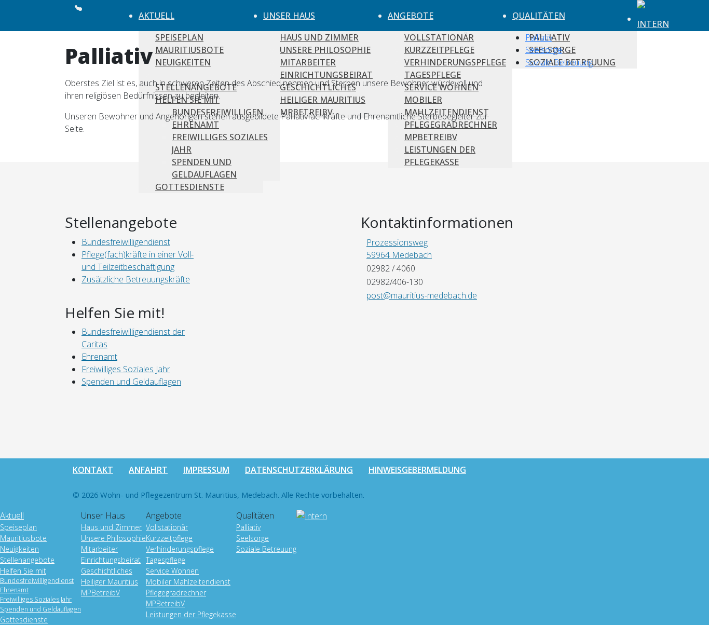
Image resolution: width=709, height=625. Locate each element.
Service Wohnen (172, 571)
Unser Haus (289, 15)
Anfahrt (148, 469)
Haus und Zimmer (111, 527)
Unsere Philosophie (113, 538)
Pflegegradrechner (176, 592)
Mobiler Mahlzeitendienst (188, 582)
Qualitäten (538, 15)
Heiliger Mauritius (109, 582)
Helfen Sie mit (23, 571)
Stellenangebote (27, 560)
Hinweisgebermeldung (417, 469)
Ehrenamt (14, 590)
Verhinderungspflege (180, 549)
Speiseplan (18, 527)
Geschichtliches (106, 571)
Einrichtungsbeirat (111, 560)
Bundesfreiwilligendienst (37, 580)
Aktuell (156, 15)
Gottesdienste (189, 187)
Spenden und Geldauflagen (40, 609)
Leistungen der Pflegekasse (191, 614)
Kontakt (93, 469)
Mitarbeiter (99, 549)
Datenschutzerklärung (299, 469)
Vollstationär (167, 527)
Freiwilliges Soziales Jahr (36, 599)
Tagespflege (165, 560)
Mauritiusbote (23, 538)
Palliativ (538, 37)
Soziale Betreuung (559, 62)
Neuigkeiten (19, 549)
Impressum (206, 469)
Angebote (410, 15)
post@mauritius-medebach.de (421, 295)
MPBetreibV (100, 592)
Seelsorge (543, 50)
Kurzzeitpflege (169, 538)
